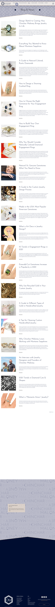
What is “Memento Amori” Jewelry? (33, 397)
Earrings (18, 603)
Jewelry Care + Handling (31, 602)
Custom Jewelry (34, 2)
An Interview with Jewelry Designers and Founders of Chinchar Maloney (30, 360)
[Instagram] (44, 597)
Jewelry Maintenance (31, 604)
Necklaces (18, 604)
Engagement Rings (19, 600)
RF (17, 4)
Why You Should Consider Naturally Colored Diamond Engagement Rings (30, 144)
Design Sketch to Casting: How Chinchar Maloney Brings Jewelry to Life (33, 23)
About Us (29, 597)
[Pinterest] (46, 597)
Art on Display (40, 2)
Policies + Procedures (31, 603)
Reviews (29, 600)
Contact (46, 2)
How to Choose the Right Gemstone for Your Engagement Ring (32, 103)
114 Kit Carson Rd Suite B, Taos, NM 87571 (44, 599)
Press (28, 601)
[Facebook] (42, 597)
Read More (20, 37)
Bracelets (18, 602)
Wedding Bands (19, 601)
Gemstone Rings (19, 597)
